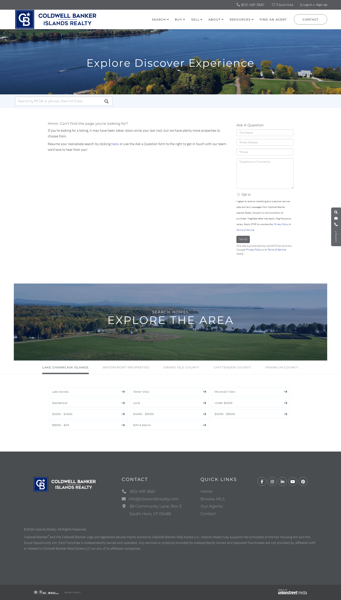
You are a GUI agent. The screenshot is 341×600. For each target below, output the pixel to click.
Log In (307, 5)
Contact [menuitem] (208, 513)
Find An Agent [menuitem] (273, 19)
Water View (141, 391)
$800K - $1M (60, 425)
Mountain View (225, 391)
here (114, 144)
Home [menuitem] (206, 491)
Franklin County (281, 367)
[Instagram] (272, 481)
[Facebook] (262, 481)
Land (136, 403)
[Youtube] (293, 481)
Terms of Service (277, 249)
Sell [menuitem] (195, 19)
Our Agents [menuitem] (211, 506)
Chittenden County (232, 367)
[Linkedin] (282, 481)
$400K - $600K (143, 414)
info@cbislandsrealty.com (153, 499)
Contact (311, 19)
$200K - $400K (62, 414)
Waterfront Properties (126, 367)
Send (243, 239)
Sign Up (321, 5)
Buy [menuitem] (178, 19)
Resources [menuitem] (240, 19)
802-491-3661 (252, 5)
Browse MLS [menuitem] (212, 499)
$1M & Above (142, 425)
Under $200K (224, 403)
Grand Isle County (181, 367)
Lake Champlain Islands (65, 367)
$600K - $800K (225, 414)
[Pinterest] (303, 481)
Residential (59, 403)
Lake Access (60, 391)
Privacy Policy (253, 249)
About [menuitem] (214, 19)
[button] (106, 101)
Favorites (284, 5)
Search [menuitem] (159, 19)
